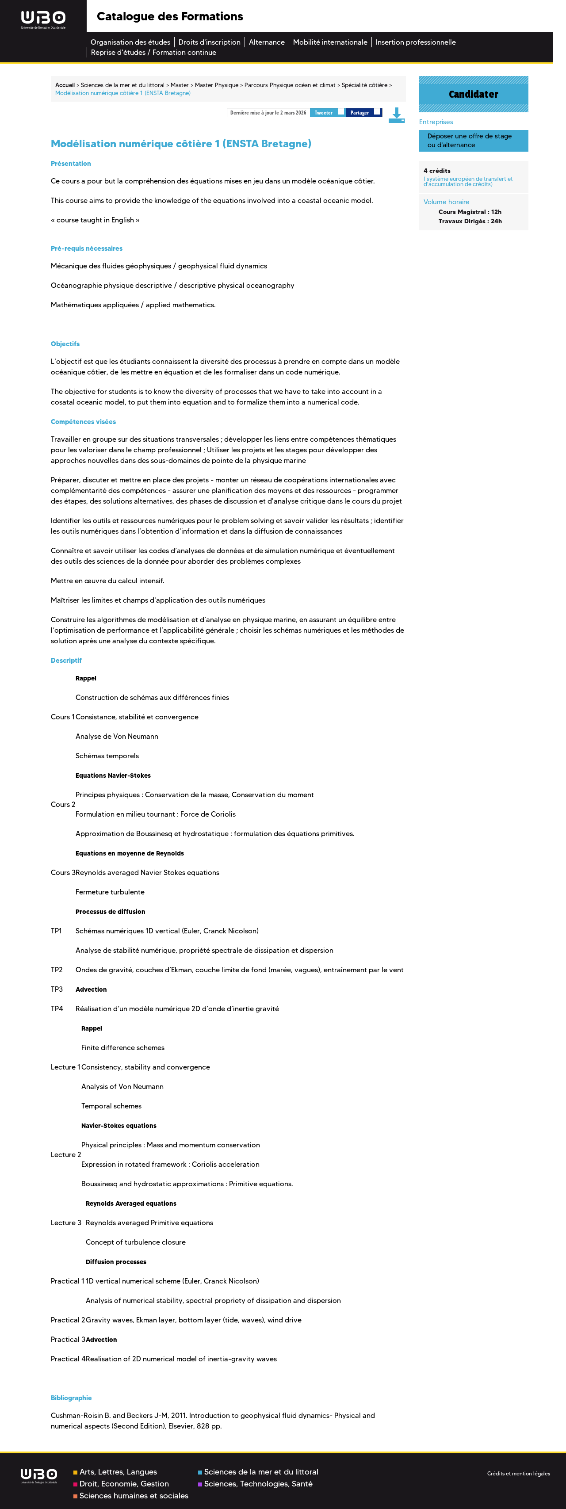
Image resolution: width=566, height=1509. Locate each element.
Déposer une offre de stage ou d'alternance (470, 140)
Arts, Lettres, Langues (118, 1472)
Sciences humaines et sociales (134, 1496)
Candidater (473, 94)
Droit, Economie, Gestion (124, 1484)
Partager (360, 112)
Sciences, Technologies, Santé (258, 1484)
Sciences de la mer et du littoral (261, 1472)
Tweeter (324, 112)
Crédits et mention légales (518, 1473)
